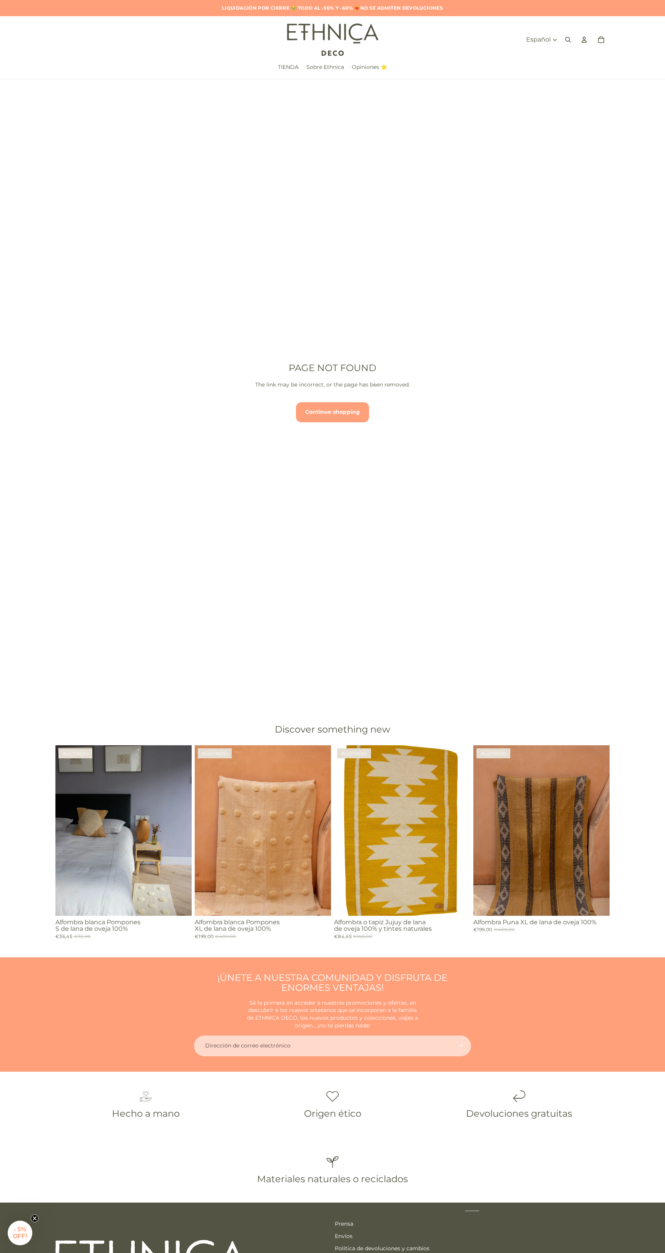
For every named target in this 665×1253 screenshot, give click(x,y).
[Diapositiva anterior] (67, 830)
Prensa (344, 1223)
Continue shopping (332, 411)
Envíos (344, 1236)
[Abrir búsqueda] (568, 39)
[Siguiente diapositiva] (180, 830)
